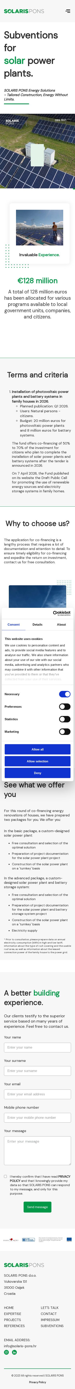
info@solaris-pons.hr (20, 1346)
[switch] (64, 706)
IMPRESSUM (50, 1320)
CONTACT (49, 1314)
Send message (37, 1207)
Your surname (15, 1060)
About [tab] (61, 624)
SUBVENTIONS (52, 1326)
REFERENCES (14, 1326)
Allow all (38, 749)
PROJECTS (12, 1320)
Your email (12, 1084)
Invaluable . (39, 254)
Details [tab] (37, 624)
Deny (37, 773)
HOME (9, 1308)
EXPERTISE (12, 1314)
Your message (15, 1131)
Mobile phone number (21, 1107)
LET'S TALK (49, 1308)
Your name (12, 1037)
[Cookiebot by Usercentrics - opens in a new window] (53, 613)
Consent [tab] (14, 624)
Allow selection (37, 761)
